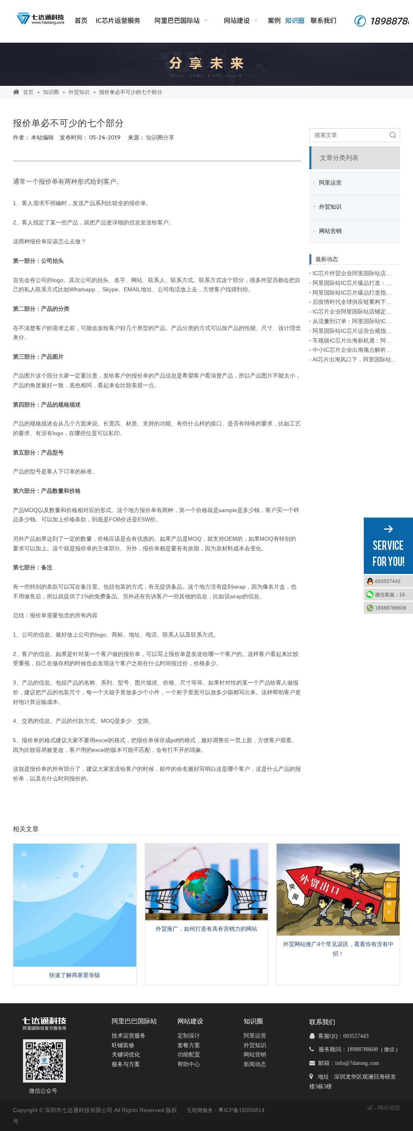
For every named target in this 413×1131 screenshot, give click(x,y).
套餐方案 (188, 1045)
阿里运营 (329, 183)
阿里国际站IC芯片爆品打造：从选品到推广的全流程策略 (355, 283)
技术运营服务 (129, 1036)
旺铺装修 (123, 1045)
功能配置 (188, 1055)
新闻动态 (255, 1064)
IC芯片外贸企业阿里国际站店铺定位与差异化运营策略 (355, 273)
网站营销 (329, 231)
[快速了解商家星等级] (74, 905)
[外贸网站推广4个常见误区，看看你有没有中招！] (338, 890)
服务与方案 (126, 1064)
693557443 (387, 581)
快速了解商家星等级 (74, 975)
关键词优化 (126, 1055)
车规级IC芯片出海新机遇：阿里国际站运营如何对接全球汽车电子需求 (355, 340)
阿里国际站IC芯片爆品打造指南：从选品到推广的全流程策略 (355, 292)
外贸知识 (329, 207)
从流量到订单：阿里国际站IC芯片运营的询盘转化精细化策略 (355, 321)
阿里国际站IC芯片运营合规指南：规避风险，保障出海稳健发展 (355, 331)
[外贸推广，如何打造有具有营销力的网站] (206, 882)
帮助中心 (188, 1064)
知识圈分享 (160, 137)
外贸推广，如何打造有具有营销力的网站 (206, 929)
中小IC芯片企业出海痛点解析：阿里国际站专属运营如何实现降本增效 (355, 350)
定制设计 (188, 1036)
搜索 (393, 135)
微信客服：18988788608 (394, 594)
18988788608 (390, 607)
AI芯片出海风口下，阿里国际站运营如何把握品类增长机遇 (355, 359)
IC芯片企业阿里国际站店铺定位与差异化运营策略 (355, 311)
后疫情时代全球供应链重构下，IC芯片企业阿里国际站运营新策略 (355, 302)
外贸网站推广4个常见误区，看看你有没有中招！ (338, 949)
